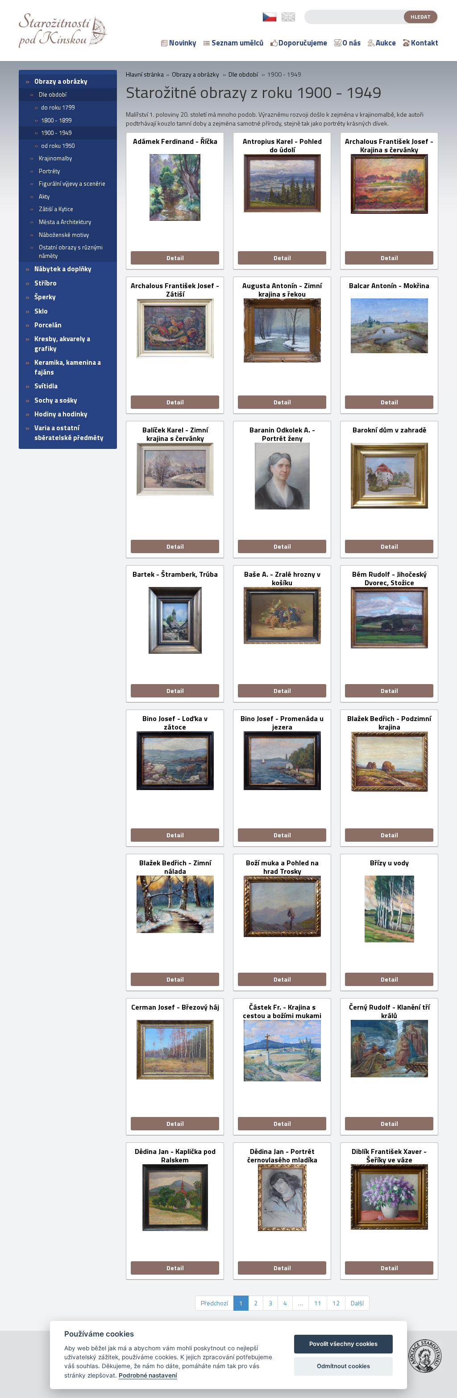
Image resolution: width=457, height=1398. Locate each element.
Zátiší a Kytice (56, 208)
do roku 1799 (58, 107)
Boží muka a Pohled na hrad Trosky (282, 867)
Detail (175, 257)
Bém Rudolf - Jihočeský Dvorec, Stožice (389, 578)
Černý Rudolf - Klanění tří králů (389, 1011)
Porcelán (48, 325)
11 (317, 1303)
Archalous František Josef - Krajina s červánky (389, 145)
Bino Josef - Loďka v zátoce (175, 722)
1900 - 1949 (56, 132)
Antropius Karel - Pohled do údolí (282, 145)
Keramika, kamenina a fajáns (67, 367)
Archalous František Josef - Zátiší (175, 289)
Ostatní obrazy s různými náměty (71, 251)
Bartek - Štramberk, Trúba (175, 574)
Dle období (52, 94)
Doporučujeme (302, 42)
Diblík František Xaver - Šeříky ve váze (389, 1155)
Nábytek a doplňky (62, 269)
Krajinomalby (55, 158)
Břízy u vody (389, 863)
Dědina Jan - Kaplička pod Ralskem (175, 1155)
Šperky (45, 297)
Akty (44, 196)
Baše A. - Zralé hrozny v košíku (282, 578)
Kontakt (424, 42)
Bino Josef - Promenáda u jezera (282, 722)
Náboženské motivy (64, 234)
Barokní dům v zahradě (389, 430)
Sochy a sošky (55, 400)
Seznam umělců (237, 42)
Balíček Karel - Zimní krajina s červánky (175, 434)
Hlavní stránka (145, 74)
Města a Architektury (65, 221)
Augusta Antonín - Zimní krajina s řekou (282, 289)
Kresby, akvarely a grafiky (62, 343)
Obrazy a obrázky (60, 81)
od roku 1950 (58, 145)
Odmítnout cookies (343, 1365)
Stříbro (45, 283)
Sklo (41, 311)
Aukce (386, 42)
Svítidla (46, 386)
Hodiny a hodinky (60, 414)
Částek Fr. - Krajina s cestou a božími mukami (282, 1011)
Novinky (182, 42)
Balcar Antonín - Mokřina (389, 286)
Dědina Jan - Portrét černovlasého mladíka (282, 1155)
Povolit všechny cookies (343, 1343)
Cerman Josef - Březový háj (175, 1007)
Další (357, 1303)
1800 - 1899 (56, 120)
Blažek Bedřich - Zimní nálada (175, 867)
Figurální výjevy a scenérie (72, 183)
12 (336, 1303)
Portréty (49, 171)
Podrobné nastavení (148, 1375)
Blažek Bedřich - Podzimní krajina (389, 722)
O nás (351, 42)
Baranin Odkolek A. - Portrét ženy (282, 434)
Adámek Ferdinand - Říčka (175, 142)
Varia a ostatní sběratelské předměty (69, 432)
